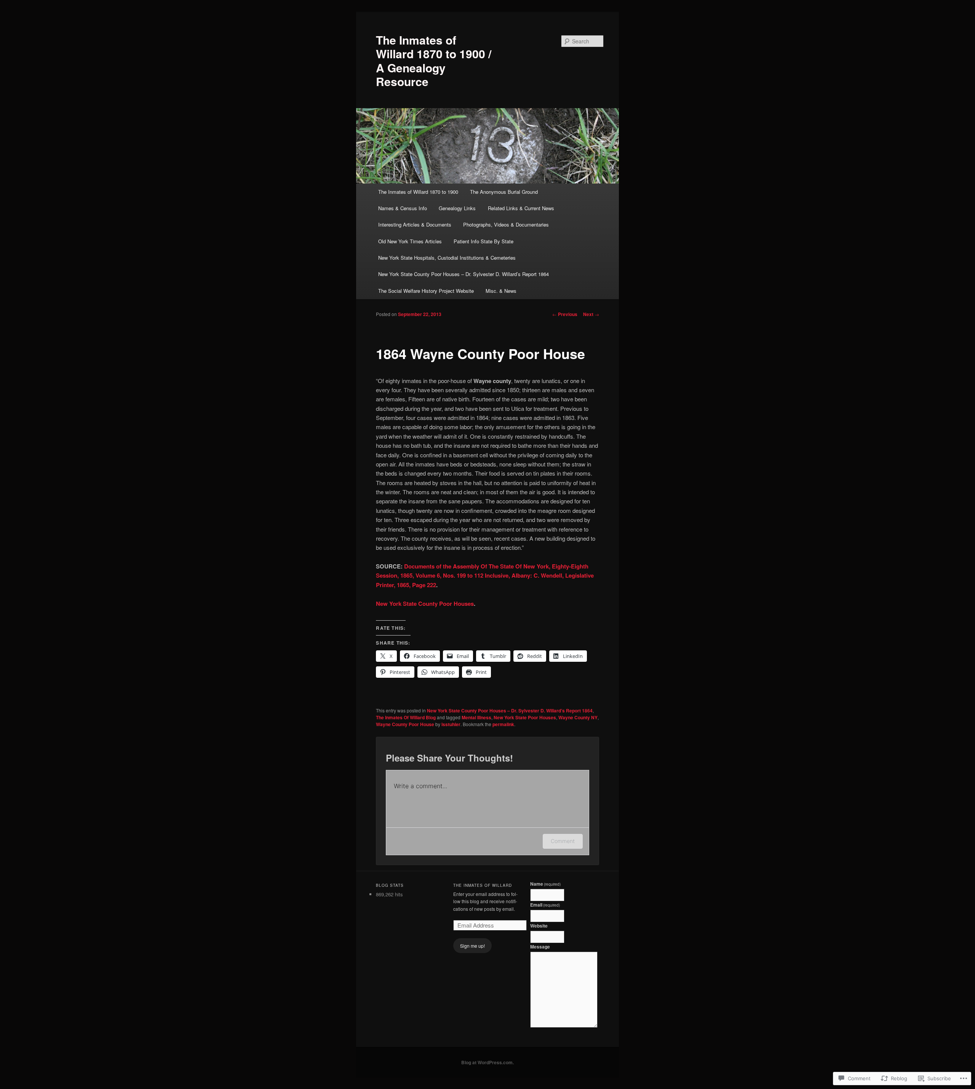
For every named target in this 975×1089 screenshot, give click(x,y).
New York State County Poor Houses (425, 603)
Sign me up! (472, 945)
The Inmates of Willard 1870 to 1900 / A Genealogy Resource (433, 60)
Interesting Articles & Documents (414, 224)
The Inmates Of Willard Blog (406, 717)
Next (591, 314)
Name (545, 883)
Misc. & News (501, 290)
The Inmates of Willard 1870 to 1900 (418, 191)
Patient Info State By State (483, 241)
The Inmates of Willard (482, 885)
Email (545, 904)
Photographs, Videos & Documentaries (506, 224)
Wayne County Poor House (405, 724)
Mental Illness (476, 717)
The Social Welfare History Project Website (426, 290)
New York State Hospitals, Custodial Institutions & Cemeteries (447, 257)
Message (540, 946)
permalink (503, 724)
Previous (564, 314)
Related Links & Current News (521, 208)
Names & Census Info (402, 208)
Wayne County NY (578, 717)
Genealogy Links (457, 208)
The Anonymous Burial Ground (504, 191)
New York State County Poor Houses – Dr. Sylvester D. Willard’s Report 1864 (463, 274)
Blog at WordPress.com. (487, 1062)
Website (539, 925)
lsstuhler (450, 724)
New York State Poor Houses (525, 717)
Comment (563, 841)
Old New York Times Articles (410, 241)
